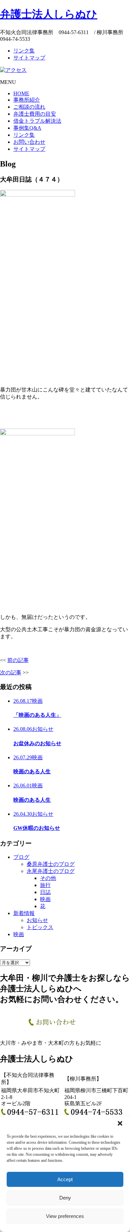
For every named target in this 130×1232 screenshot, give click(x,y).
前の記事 (18, 660)
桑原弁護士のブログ (51, 864)
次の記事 (10, 672)
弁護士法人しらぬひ (48, 14)
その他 (48, 878)
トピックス (40, 927)
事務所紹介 (26, 100)
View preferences (65, 1216)
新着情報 (24, 913)
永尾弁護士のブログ (51, 871)
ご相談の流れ (29, 107)
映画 (45, 899)
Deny (65, 1198)
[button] (120, 1123)
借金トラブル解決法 (37, 121)
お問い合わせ (29, 142)
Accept (65, 1179)
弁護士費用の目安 (34, 114)
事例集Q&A (27, 128)
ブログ (21, 857)
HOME (21, 93)
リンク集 (24, 50)
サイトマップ (29, 58)
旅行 (45, 885)
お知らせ (37, 920)
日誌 (45, 892)
